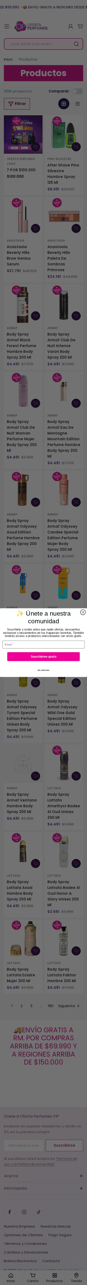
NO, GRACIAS (43, 670)
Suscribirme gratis (43, 656)
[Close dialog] (83, 612)
